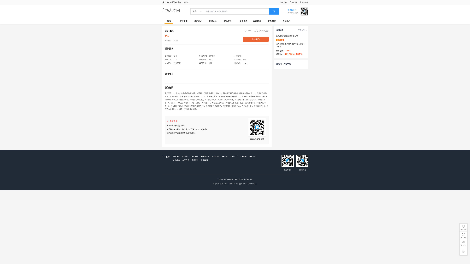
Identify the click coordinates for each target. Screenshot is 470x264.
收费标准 (257, 21)
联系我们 (204, 160)
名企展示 (195, 157)
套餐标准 (176, 160)
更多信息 (301, 30)
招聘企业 (213, 21)
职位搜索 (184, 21)
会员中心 (286, 21)
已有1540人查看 (263, 31)
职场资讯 (228, 21)
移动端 (294, 2)
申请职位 (256, 39)
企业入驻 (233, 157)
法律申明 (252, 157)
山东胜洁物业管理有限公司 (287, 36)
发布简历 (224, 157)
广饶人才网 (171, 10)
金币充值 (185, 160)
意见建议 (195, 160)
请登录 (186, 2)
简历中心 (198, 21)
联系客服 (272, 21)
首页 (169, 21)
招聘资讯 (215, 157)
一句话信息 (242, 21)
